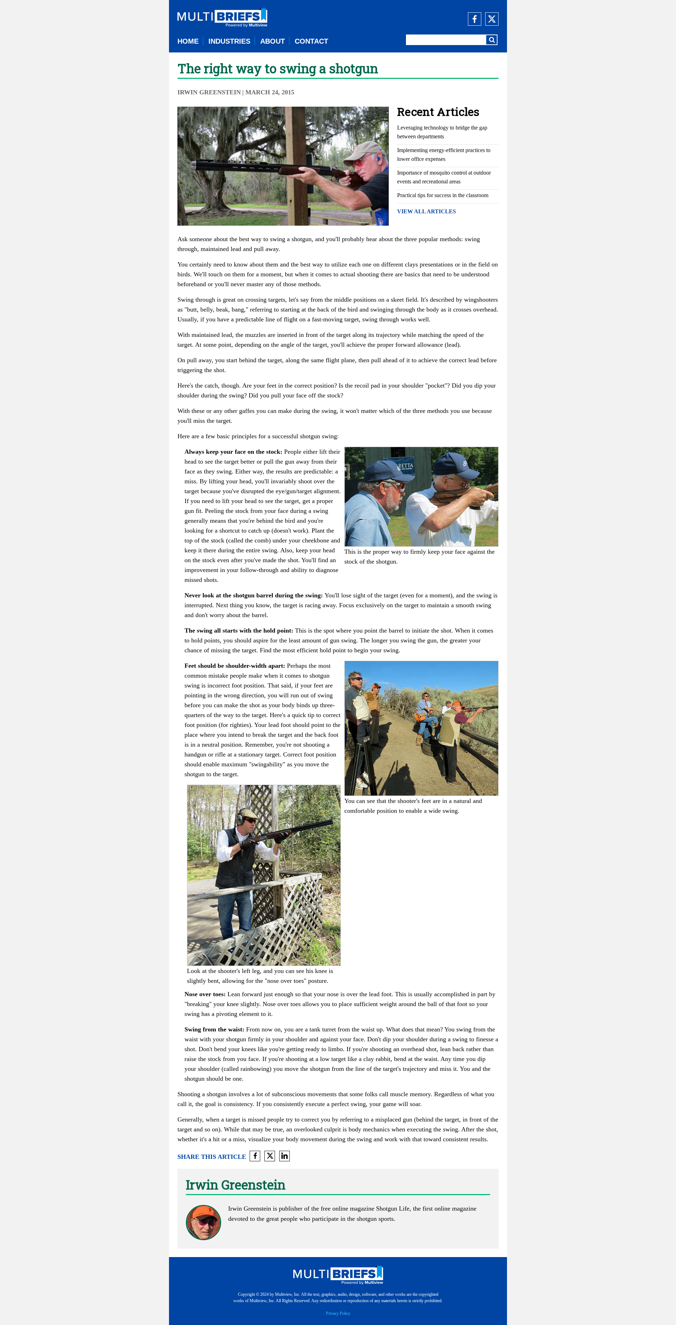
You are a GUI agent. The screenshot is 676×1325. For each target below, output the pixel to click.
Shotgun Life (392, 1208)
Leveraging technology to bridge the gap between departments (442, 132)
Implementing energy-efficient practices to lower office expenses (443, 154)
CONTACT (311, 41)
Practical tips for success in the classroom (442, 195)
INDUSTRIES (229, 41)
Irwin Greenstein (209, 92)
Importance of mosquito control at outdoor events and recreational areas (444, 177)
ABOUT (272, 41)
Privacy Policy (338, 1313)
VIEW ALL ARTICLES (426, 211)
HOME (188, 41)
